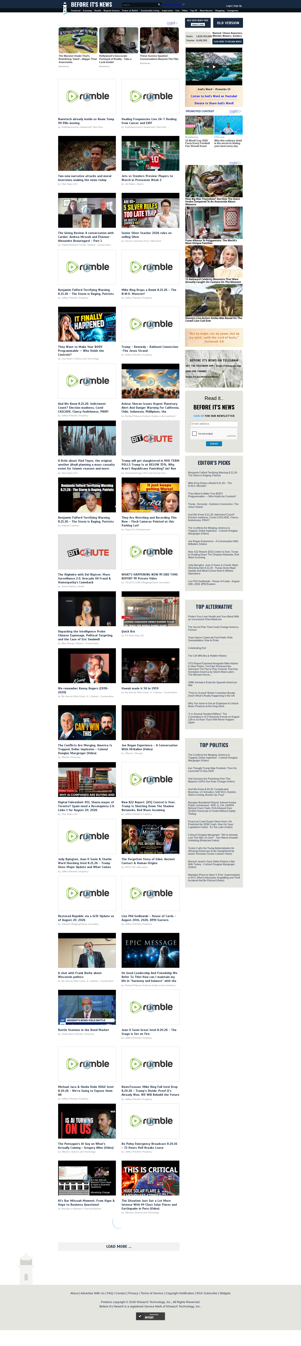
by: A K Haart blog (130, 635)
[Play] (214, 67)
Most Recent (206, 10)
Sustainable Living (150, 10)
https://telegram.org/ (228, 365)
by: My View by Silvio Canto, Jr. (74, 696)
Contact (120, 1293)
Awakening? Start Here (91, 127)
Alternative (156, 241)
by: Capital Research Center (72, 245)
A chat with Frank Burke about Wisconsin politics (80, 975)
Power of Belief (130, 10)
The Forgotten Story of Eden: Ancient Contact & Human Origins (148, 861)
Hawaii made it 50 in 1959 (139, 688)
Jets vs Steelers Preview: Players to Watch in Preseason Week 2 (147, 178)
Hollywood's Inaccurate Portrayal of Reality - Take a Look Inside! (115, 59)
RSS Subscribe (207, 1293)
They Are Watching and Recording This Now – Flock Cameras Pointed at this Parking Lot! (149, 521)
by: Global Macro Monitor (70, 1034)
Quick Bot (128, 631)
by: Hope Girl (128, 529)
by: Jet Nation (128, 184)
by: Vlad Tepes (65, 184)
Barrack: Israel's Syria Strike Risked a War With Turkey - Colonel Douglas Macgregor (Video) (211, 864)
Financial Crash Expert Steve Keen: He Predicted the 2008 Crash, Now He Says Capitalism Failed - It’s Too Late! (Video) (210, 824)
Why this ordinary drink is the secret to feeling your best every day (228, 143)
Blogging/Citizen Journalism (156, 582)
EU (75, 184)
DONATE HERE (198, 24)
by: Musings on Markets (70, 1208)
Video (185, 10)
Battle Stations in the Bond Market (83, 1030)
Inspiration (167, 10)
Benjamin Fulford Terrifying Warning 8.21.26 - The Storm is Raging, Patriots (86, 292)
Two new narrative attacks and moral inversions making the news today (84, 178)
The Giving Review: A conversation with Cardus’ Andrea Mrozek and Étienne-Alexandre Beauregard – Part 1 (86, 237)
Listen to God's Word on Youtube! (214, 96)
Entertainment (143, 529)
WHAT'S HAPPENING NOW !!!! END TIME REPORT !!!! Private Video (149, 576)
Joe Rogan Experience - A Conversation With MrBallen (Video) (149, 747)
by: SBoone (63, 757)
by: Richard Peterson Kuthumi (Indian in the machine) (148, 416)
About (74, 1293)
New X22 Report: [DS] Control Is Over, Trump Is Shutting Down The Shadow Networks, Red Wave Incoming (148, 806)
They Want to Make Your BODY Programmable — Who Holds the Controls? (81, 351)
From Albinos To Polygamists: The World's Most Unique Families (211, 242)
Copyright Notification (180, 1293)
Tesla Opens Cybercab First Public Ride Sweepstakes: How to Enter (210, 639)
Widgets (225, 1293)
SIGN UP (198, 416)
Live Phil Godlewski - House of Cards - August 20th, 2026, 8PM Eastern (148, 918)
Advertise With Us (93, 1293)
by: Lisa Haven (65, 358)
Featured (75, 10)
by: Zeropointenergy (131, 473)
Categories (232, 10)
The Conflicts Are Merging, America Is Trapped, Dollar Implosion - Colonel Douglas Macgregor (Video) (85, 749)
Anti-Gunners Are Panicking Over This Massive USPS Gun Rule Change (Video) (211, 780)
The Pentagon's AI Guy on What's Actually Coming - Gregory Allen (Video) (86, 1146)
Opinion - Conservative (99, 245)
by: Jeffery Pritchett (67, 298)
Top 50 (193, 10)
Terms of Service (152, 1293)
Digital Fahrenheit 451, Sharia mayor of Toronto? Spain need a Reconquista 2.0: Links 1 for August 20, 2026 (86, 806)
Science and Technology (87, 358)
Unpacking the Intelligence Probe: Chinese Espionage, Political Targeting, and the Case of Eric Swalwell (85, 635)
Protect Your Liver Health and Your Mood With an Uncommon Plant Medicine (213, 618)
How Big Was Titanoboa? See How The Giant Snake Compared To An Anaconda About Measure (212, 201)
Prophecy (83, 298)
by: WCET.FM (128, 867)
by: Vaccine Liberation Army (135, 241)
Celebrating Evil (197, 648)
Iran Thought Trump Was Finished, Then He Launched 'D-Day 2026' (212, 769)
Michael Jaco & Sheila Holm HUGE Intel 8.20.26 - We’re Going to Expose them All (86, 1091)
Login (229, 6)
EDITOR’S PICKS (214, 462)
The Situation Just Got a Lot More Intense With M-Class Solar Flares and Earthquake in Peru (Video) (149, 1205)
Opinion (75, 525)
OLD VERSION (228, 23)
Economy (87, 10)
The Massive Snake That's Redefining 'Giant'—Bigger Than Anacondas (78, 59)
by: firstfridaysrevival (68, 127)
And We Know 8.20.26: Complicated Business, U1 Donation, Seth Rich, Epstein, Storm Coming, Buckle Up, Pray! (212, 792)
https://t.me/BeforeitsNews (202, 376)
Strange (139, 753)
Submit (214, 443)
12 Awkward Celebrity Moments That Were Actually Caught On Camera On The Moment (213, 280)
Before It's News (91, 4)
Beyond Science (112, 10)
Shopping (219, 10)
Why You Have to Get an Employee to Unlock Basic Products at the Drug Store (213, 705)
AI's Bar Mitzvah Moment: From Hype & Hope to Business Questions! (86, 1203)
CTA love (219, 137)
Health (97, 10)
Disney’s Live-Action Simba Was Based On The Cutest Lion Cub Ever (213, 319)
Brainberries (64, 66)
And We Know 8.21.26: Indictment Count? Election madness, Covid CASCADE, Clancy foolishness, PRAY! (83, 408)
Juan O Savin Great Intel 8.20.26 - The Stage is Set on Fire (149, 1032)
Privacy (133, 1293)
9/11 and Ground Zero (154, 473)
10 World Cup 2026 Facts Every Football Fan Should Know (197, 143)
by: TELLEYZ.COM (130, 582)
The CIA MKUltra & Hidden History (207, 655)
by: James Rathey (67, 586)
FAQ (110, 1293)
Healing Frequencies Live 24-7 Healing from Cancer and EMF (149, 121)
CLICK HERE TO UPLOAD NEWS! (228, 41)
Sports (140, 184)
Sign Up (238, 6)
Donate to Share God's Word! (214, 103)
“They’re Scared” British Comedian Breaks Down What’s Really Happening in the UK (211, 694)
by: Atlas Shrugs (66, 643)
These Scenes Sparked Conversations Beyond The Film (159, 57)
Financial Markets (92, 1208)
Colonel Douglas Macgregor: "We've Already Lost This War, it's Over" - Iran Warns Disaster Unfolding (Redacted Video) (213, 838)
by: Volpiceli (64, 525)
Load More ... (118, 1246)
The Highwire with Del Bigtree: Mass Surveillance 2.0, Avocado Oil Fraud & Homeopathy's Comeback (84, 578)
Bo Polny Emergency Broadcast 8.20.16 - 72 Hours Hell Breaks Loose (149, 1146)
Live (177, 10)
